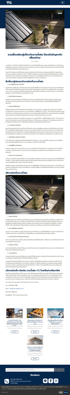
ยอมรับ (66, 392)
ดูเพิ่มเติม (14, 331)
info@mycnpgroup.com (17, 288)
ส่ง (59, 369)
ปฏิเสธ (60, 392)
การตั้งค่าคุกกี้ (4, 392)
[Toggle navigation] (62, 2)
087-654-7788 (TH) (16, 379)
